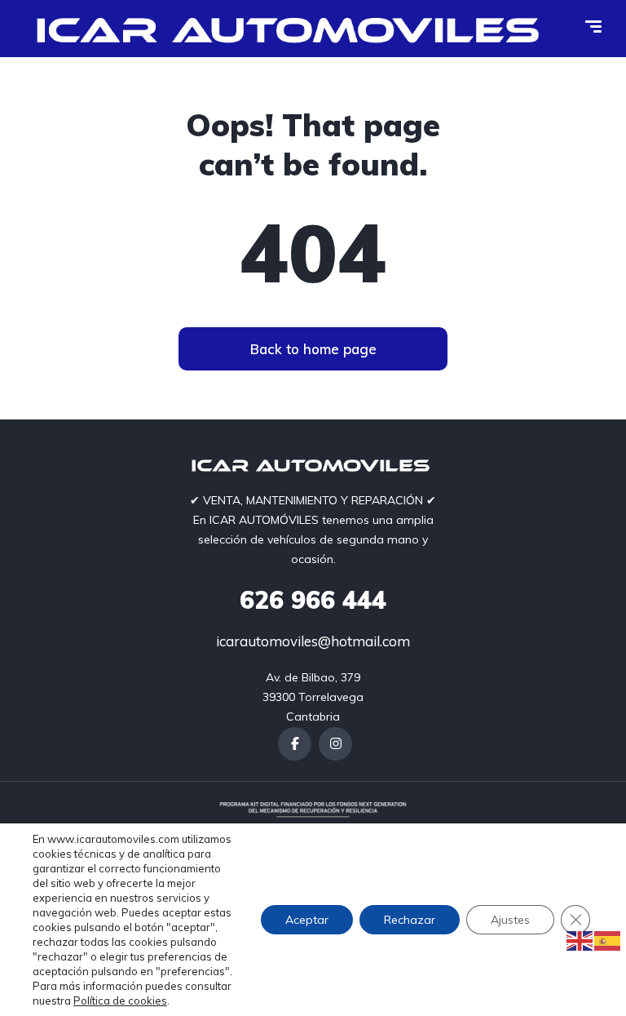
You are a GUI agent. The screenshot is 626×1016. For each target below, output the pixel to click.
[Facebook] (294, 744)
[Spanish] (608, 940)
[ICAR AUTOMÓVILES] (293, 28)
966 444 (313, 599)
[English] (580, 940)
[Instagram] (335, 744)
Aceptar (306, 919)
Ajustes (510, 919)
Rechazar (409, 919)
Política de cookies (120, 1000)
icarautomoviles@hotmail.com (313, 641)
